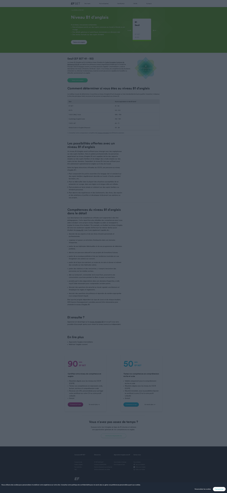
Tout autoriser (219, 489)
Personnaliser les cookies (203, 489)
